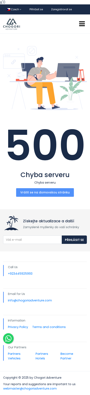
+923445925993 (20, 273)
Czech (15, 9)
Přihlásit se (36, 9)
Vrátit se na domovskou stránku (45, 192)
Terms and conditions (49, 327)
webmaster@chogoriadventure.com (30, 388)
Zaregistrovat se (61, 9)
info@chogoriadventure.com (30, 300)
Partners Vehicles (14, 356)
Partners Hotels (42, 356)
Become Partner (66, 356)
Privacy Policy (18, 327)
